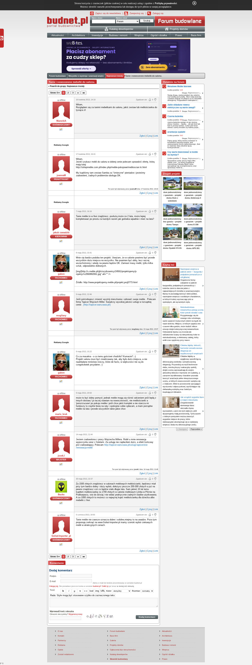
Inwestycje (166, 640)
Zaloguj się (158, 13)
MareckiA (61, 121)
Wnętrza (165, 650)
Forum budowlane (57, 76)
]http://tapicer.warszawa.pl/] (97, 304)
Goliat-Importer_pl (61, 536)
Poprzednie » (196, 429)
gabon (61, 274)
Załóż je (105, 586)
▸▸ (83, 93)
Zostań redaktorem (66, 654)
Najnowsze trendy (115, 76)
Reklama (61, 645)
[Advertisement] (116, 144)
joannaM (61, 175)
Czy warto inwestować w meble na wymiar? (182, 153)
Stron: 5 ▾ (54, 93)
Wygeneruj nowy (75, 614)
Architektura (167, 636)
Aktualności (167, 631)
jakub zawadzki (61, 232)
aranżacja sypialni (176, 132)
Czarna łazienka (175, 116)
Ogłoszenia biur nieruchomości (123, 650)
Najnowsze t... (194, 93)
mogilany (61, 315)
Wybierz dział (121, 18)
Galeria (113, 640)
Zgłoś (142, 136)
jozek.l (61, 455)
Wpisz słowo (97, 18)
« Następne (182, 429)
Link (156, 136)
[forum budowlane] (180, 21)
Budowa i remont (169, 645)
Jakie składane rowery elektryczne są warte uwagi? (181, 106)
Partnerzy (62, 640)
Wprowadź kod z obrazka (62, 611)
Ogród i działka (168, 654)
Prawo (164, 659)
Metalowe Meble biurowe (179, 86)
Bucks (61, 494)
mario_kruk (61, 414)
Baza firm (114, 636)
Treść (52, 590)
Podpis (53, 576)
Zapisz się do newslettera (108, 13)
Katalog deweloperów (119, 654)
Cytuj (149, 136)
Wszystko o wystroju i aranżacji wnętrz (86, 76)
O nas (60, 631)
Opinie (60, 650)
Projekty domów (116, 645)
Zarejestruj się (137, 13)
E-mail (53, 581)
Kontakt (61, 636)
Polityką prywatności (166, 3)
